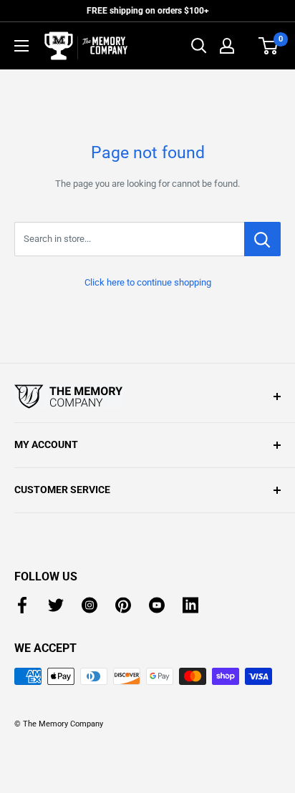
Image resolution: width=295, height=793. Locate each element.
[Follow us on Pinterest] (123, 605)
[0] (269, 45)
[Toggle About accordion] (147, 396)
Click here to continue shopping (147, 282)
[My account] (227, 46)
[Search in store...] (262, 239)
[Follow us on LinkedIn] (190, 605)
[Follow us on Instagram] (89, 605)
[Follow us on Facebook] (22, 605)
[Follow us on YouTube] (157, 605)
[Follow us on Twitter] (56, 605)
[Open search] (199, 46)
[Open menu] (21, 46)
